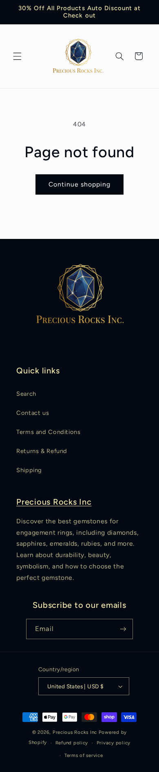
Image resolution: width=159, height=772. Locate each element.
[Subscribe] (123, 629)
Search (26, 393)
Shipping (29, 470)
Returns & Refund (41, 451)
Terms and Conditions (48, 432)
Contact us (32, 412)
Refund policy (71, 743)
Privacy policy (113, 743)
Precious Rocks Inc (54, 502)
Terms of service (83, 755)
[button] (17, 56)
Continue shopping (80, 184)
